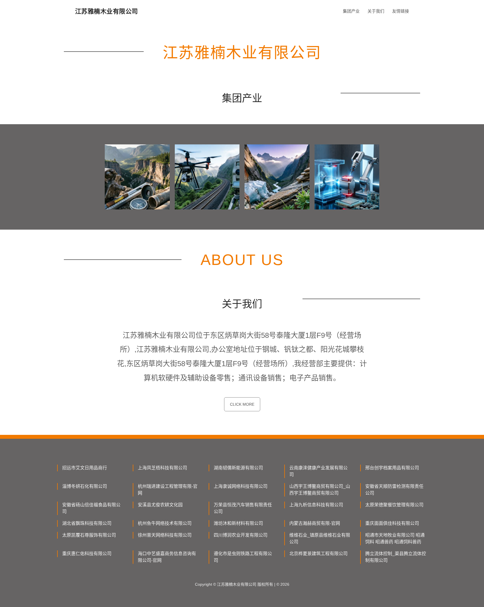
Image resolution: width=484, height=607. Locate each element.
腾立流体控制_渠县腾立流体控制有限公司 (395, 557)
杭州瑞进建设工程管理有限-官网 (167, 489)
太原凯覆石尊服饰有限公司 (89, 535)
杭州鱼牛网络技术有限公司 (165, 523)
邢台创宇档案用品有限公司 (392, 467)
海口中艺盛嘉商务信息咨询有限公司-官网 (167, 557)
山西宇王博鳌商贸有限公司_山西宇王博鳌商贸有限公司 (319, 489)
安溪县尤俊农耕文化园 (160, 504)
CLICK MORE (242, 404)
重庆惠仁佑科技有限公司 (86, 553)
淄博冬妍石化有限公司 (84, 486)
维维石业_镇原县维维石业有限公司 (319, 538)
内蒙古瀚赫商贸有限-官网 (314, 523)
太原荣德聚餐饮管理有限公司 (394, 504)
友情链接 (400, 11)
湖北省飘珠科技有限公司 (86, 523)
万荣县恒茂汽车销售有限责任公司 (243, 508)
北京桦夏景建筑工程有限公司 (318, 553)
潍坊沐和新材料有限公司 (238, 523)
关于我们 (375, 11)
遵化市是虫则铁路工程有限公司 (243, 557)
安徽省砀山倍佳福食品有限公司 (91, 508)
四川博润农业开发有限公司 (240, 535)
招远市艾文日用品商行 (84, 467)
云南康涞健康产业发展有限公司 (318, 471)
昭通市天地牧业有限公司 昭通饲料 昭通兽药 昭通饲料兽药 (395, 538)
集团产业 (351, 11)
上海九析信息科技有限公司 (316, 504)
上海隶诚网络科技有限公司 (240, 486)
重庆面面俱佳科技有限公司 (392, 523)
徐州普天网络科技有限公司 (165, 535)
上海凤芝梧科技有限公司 (162, 467)
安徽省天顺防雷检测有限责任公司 (394, 489)
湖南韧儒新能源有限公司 (238, 467)
